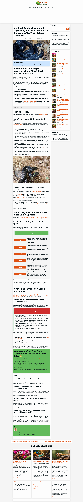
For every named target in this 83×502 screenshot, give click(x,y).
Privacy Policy (35, 486)
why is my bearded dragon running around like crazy (63, 100)
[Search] (67, 29)
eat (43, 147)
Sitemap (34, 488)
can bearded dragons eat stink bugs (62, 74)
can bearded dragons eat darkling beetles (62, 120)
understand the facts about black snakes (37, 358)
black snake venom (43, 114)
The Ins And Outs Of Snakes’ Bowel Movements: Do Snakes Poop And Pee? (58, 441)
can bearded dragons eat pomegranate (62, 84)
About (34, 484)
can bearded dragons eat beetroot (62, 110)
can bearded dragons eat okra (62, 125)
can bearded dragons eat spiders (62, 79)
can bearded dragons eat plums (62, 95)
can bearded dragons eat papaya (62, 90)
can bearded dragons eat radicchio (62, 105)
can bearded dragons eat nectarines (62, 115)
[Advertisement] (41, 15)
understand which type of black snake (38, 279)
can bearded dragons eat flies (62, 69)
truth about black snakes (30, 101)
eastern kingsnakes (21, 197)
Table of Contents (18, 107)
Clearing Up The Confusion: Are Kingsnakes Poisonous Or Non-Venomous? (25, 441)
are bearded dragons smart (63, 59)
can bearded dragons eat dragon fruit (62, 54)
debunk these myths (17, 124)
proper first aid (44, 152)
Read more (54, 48)
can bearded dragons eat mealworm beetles (62, 64)
